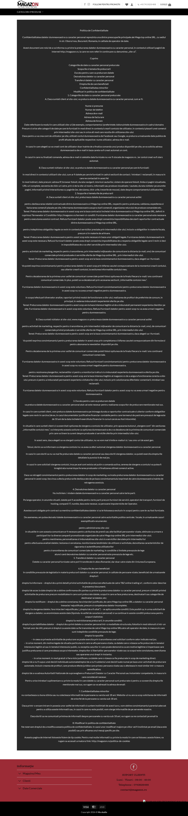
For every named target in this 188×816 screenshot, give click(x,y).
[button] (131, 4)
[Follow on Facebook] (85, 4)
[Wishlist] (126, 4)
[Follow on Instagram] (89, 4)
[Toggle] (20, 774)
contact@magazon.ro (133, 790)
